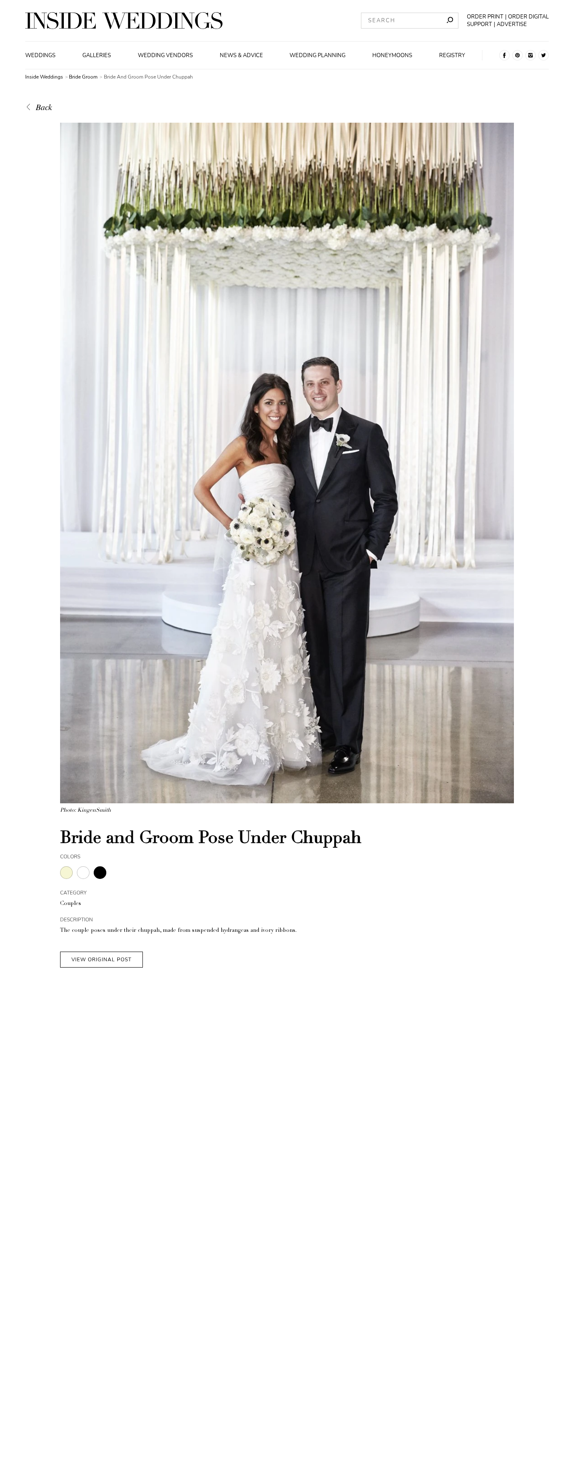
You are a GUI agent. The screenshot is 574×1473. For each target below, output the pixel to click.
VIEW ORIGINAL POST (101, 959)
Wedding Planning (317, 55)
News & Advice (241, 55)
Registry (452, 55)
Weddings (40, 55)
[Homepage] (124, 20)
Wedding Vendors (165, 55)
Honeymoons (392, 55)
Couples (70, 904)
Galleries (96, 55)
